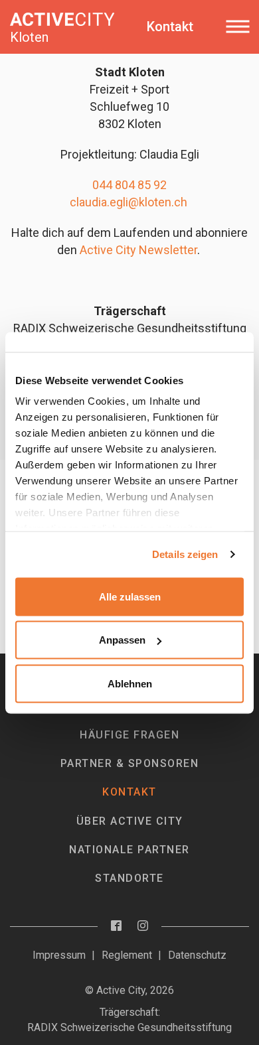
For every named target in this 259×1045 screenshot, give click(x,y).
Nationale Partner (129, 849)
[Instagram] (143, 926)
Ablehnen (130, 683)
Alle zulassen (130, 596)
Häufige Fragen (129, 735)
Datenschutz (197, 955)
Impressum (59, 955)
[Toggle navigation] (237, 26)
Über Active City (129, 821)
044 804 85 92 (129, 185)
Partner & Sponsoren (129, 763)
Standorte (129, 878)
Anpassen (122, 640)
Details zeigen (185, 554)
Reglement (127, 955)
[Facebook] (116, 926)
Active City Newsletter (138, 250)
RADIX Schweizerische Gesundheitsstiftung (129, 1027)
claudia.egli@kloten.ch (128, 202)
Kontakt (129, 792)
